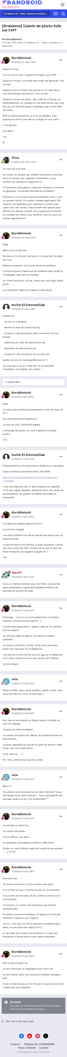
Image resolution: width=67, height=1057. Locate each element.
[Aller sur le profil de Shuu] (6, 160)
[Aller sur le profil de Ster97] (6, 574)
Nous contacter (27, 1047)
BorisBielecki (14, 39)
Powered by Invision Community (33, 1052)
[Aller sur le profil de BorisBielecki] (6, 60)
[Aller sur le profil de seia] (6, 681)
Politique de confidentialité (39, 1044)
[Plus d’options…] (60, 60)
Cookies (44, 1047)
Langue (14, 1044)
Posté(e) (24, 62)
